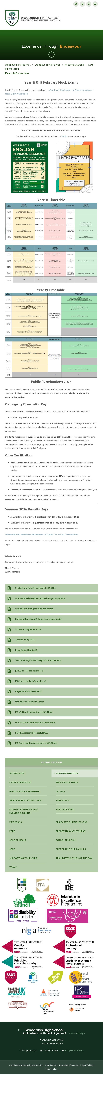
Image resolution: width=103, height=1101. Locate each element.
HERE (64, 136)
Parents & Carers (74, 65)
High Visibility (87, 1065)
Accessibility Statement (69, 1065)
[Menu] (95, 4)
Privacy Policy (51, 1069)
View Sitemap (51, 1065)
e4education (37, 1065)
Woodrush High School (17, 65)
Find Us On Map (76, 1033)
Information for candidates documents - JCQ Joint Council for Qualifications (41, 535)
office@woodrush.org (73, 1051)
